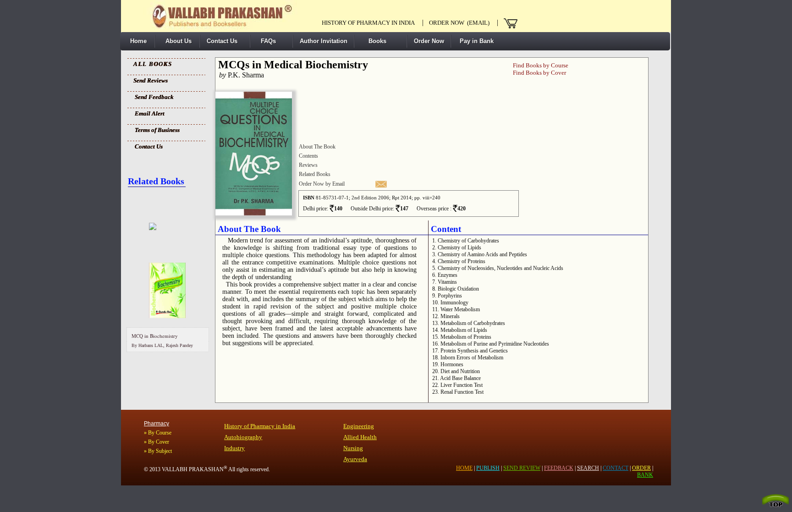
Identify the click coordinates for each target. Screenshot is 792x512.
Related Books (314, 174)
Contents (308, 156)
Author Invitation (323, 41)
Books (373, 41)
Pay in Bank (476, 41)
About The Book (317, 146)
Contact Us (222, 41)
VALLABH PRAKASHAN (194, 469)
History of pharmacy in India (368, 22)
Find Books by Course (540, 65)
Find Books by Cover (539, 72)
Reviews (308, 165)
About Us (177, 41)
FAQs (266, 41)
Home (136, 41)
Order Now (429, 41)
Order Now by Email (322, 184)
